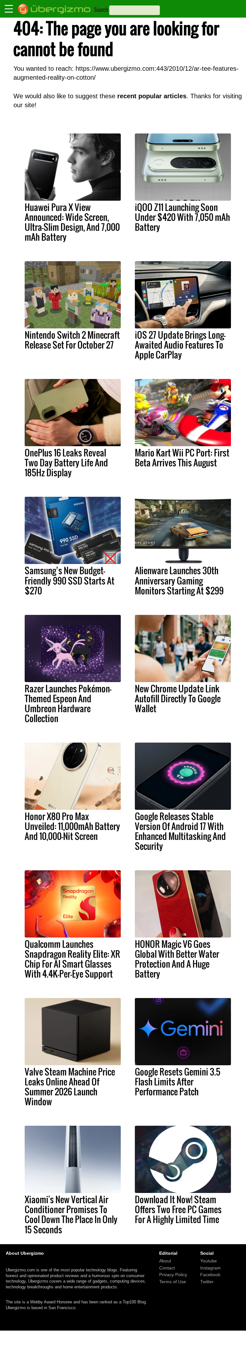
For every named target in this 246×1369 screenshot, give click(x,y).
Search (101, 9)
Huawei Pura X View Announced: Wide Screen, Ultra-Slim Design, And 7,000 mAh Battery (72, 222)
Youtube (208, 1260)
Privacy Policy (173, 1274)
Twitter (207, 1281)
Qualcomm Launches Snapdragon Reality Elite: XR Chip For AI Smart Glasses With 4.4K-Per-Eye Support (72, 959)
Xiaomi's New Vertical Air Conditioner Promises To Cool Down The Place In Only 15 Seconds (71, 1214)
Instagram (210, 1267)
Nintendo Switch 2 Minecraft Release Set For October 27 (72, 339)
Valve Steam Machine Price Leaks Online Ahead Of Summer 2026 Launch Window (70, 1086)
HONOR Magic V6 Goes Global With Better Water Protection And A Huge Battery (177, 959)
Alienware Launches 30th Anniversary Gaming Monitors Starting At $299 (179, 580)
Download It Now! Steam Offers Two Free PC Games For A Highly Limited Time (178, 1209)
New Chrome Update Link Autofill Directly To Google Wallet (178, 698)
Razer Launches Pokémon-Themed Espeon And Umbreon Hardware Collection (68, 703)
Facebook (210, 1274)
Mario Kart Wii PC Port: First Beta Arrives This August (182, 457)
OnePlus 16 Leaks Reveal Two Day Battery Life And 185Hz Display (66, 462)
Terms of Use (172, 1281)
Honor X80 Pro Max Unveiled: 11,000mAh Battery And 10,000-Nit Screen (72, 826)
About (165, 1260)
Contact (167, 1267)
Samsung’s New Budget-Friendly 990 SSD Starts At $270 (69, 580)
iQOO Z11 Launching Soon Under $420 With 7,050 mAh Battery (182, 217)
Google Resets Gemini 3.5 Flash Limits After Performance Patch (177, 1081)
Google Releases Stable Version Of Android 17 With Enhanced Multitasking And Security (180, 831)
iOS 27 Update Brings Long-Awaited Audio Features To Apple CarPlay (180, 344)
